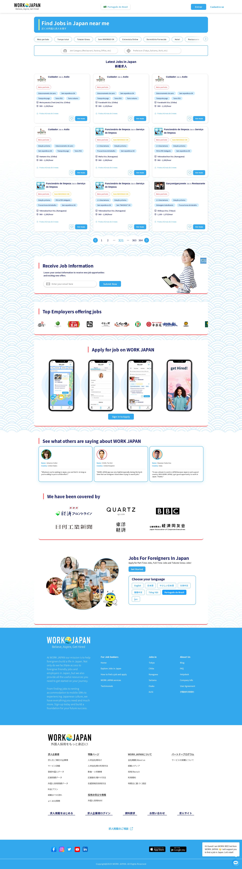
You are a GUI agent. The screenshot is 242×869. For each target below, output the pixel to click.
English (137, 585)
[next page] (146, 240)
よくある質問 (54, 800)
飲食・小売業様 (95, 771)
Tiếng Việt (153, 592)
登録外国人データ (56, 771)
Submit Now (110, 284)
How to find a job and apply (114, 674)
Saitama (152, 680)
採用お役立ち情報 (97, 794)
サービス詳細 (54, 765)
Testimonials (107, 686)
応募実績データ (55, 777)
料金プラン (53, 789)
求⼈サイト (185, 813)
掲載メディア (134, 765)
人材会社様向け (95, 760)
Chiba (151, 668)
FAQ (182, 668)
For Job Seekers (109, 656)
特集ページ (93, 754)
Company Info (186, 680)
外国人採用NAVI (95, 800)
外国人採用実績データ (58, 783)
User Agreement (187, 686)
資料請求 (130, 813)
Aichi (151, 691)
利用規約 (132, 777)
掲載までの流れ (55, 795)
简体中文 (184, 585)
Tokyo (152, 662)
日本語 (150, 585)
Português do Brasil (174, 592)
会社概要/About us (136, 760)
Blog (182, 662)
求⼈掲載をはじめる (61, 813)
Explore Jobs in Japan (111, 668)
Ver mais (81, 118)
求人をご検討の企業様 (58, 760)
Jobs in (153, 656)
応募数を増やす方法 (97, 777)
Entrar (198, 6)
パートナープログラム (183, 754)
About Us (185, 656)
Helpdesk (184, 674)
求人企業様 (53, 754)
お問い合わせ (157, 813)
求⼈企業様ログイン (99, 813)
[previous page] (95, 240)
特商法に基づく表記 (137, 783)
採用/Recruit (134, 771)
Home (104, 662)
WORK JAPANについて (140, 754)
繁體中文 (138, 592)
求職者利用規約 (187, 691)
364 (141, 240)
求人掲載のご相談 (118, 828)
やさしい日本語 (167, 585)
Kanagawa (153, 674)
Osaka (151, 686)
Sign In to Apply (121, 416)
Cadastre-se (217, 6)
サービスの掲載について (183, 760)
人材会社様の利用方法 (98, 765)
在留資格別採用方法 (97, 783)
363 (134, 240)
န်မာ (136, 599)
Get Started (137, 569)
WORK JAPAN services (111, 680)
